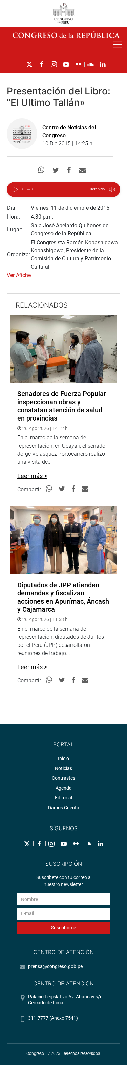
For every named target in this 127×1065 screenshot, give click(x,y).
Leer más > (32, 475)
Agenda (64, 788)
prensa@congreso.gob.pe (55, 966)
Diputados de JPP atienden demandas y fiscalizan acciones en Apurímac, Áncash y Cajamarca (63, 597)
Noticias (63, 768)
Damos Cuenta (63, 807)
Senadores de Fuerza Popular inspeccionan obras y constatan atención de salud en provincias (61, 406)
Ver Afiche (19, 275)
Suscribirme (63, 927)
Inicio (63, 758)
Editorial (63, 797)
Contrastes (63, 778)
